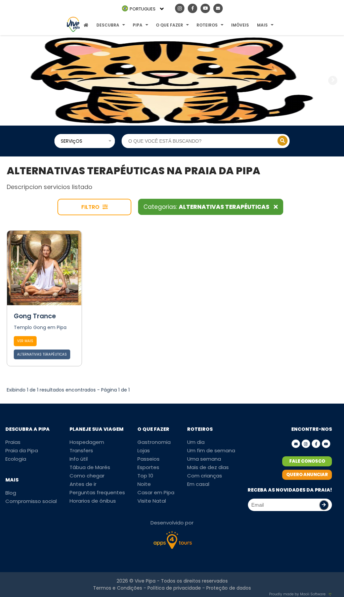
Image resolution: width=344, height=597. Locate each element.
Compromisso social (31, 501)
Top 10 (145, 475)
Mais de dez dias (208, 467)
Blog (10, 492)
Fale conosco (307, 461)
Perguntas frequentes (97, 492)
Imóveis (240, 25)
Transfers (81, 450)
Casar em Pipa (155, 492)
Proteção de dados (228, 588)
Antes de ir (83, 484)
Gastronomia (154, 442)
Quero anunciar (307, 474)
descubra (107, 25)
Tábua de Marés (90, 467)
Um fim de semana (211, 450)
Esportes (148, 467)
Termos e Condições (117, 588)
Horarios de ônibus (93, 500)
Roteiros (207, 25)
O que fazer (169, 25)
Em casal (198, 484)
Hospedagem (87, 442)
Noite (144, 484)
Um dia (196, 442)
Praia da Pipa (21, 450)
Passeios (148, 458)
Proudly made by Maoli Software (297, 594)
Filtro (91, 207)
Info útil (79, 458)
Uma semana (204, 458)
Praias (12, 442)
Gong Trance (35, 316)
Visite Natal (151, 500)
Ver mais (25, 340)
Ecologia (15, 458)
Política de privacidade (174, 588)
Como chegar (87, 475)
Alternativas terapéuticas (42, 354)
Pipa (137, 25)
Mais (262, 25)
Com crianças (204, 475)
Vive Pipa (145, 581)
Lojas (143, 450)
